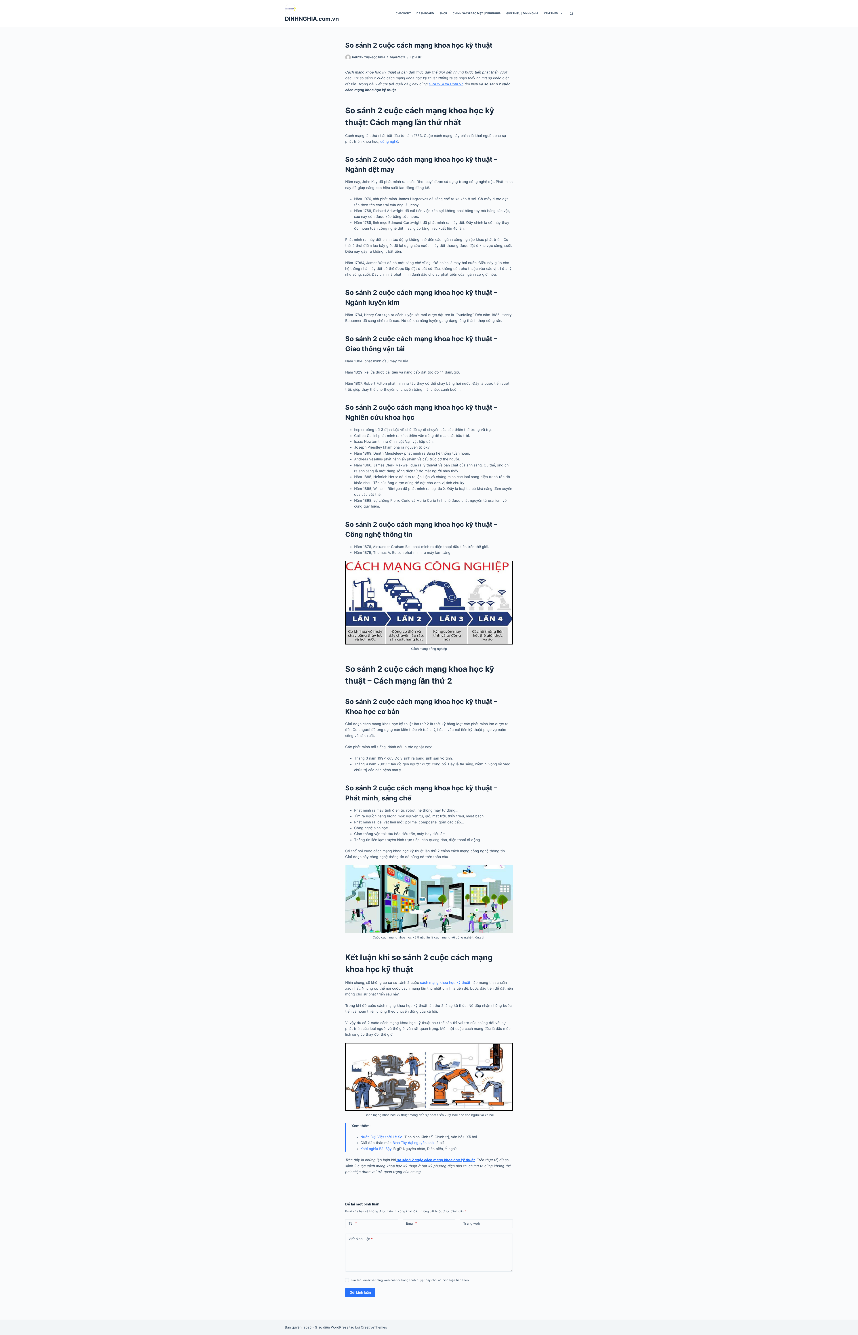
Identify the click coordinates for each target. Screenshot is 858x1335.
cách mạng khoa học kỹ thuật (445, 982)
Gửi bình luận (360, 1292)
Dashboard (425, 13)
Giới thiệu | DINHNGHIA (522, 13)
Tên (353, 1223)
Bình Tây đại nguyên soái (414, 1142)
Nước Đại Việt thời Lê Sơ (381, 1137)
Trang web (471, 1223)
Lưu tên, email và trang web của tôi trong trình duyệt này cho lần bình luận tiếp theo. (410, 1280)
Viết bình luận (361, 1239)
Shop (443, 13)
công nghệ (388, 141)
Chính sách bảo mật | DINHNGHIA (477, 13)
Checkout (403, 13)
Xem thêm (551, 13)
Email (411, 1223)
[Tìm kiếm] (571, 13)
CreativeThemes (374, 1327)
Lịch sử (415, 57)
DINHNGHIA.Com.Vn (446, 84)
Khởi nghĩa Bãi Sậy (376, 1148)
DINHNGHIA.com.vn (312, 18)
